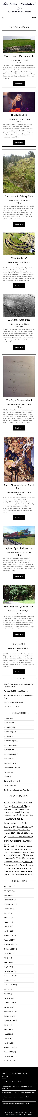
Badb (10, 806)
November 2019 (9, 976)
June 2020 (7, 962)
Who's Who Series (23, 874)
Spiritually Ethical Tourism (19, 548)
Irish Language (9, 732)
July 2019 (7, 989)
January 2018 (8, 1052)
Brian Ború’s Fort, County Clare (19, 606)
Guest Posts (8, 718)
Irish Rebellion (26, 837)
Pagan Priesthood (24, 852)
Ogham (6, 776)
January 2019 (8, 1007)
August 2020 (8, 953)
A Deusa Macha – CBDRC (9, 1086)
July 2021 (7, 913)
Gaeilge (21, 815)
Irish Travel (7, 758)
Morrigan (23, 849)
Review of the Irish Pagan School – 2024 (17, 691)
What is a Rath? (19, 258)
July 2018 (7, 1025)
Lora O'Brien (19, 326)
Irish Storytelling (9, 754)
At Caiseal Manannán (19, 320)
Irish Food (7, 829)
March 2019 (8, 998)
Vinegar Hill (19, 644)
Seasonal (9, 858)
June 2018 (7, 1029)
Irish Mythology (9, 741)
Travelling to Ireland (20, 871)
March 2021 (8, 931)
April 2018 (7, 1038)
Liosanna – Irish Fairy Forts (19, 196)
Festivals (7, 815)
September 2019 (9, 985)
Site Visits (18, 858)
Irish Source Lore (9, 745)
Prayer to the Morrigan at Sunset (19, 1103)
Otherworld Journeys (11, 781)
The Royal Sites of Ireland (19, 400)
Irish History (8, 727)
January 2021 (8, 940)
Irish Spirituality (9, 750)
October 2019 (8, 980)
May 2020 (7, 967)
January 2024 (8, 891)
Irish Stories (15, 846)
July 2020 (7, 958)
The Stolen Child (19, 115)
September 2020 (9, 949)
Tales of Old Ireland (14, 862)
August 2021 (8, 908)
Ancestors (12, 802)
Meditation (12, 849)
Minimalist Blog (16, 1114)
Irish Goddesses (15, 829)
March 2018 (8, 1043)
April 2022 (7, 895)
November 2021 (9, 904)
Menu (34, 17)
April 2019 (7, 994)
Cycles (16, 812)
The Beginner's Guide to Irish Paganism (16, 790)
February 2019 (9, 1003)
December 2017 (9, 1056)
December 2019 (9, 971)
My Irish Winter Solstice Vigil (13, 702)
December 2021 (9, 900)
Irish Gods (24, 830)
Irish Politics (13, 837)
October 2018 (8, 1016)
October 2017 (8, 1061)
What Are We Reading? (11, 707)
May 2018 (7, 1034)
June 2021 (7, 917)
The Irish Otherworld (16, 868)
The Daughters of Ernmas (27, 1092)
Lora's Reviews (9, 763)
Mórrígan (7, 772)
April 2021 (7, 926)
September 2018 (9, 1020)
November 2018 (9, 1011)
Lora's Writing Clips (10, 767)
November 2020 (9, 944)
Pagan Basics (8, 785)
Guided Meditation (24, 827)
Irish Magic (7, 736)
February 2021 (9, 935)
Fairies (24, 812)
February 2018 (9, 1047)
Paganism (14, 852)
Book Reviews (20, 809)
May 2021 (7, 922)
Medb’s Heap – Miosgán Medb (19, 56)
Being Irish (20, 806)
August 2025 (8, 886)
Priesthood (19, 855)
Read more (19, 83)
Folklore (14, 815)
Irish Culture (8, 723)
